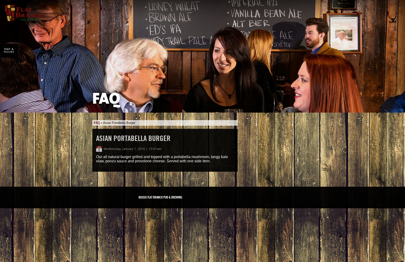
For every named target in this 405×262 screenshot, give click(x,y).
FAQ (97, 123)
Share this (231, 149)
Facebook (208, 197)
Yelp (250, 196)
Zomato (267, 196)
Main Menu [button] (394, 10)
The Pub (220, 197)
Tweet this (226, 149)
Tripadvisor (233, 195)
